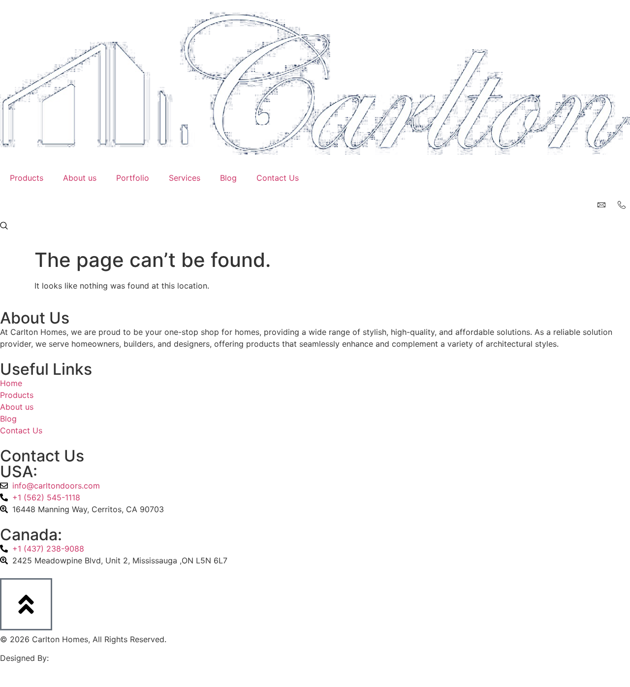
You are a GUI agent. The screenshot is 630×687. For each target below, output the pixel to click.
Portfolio (132, 178)
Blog (228, 178)
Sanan (63, 658)
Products (26, 178)
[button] (4, 226)
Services (184, 178)
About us (79, 178)
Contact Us (277, 178)
